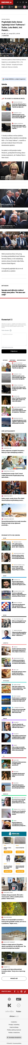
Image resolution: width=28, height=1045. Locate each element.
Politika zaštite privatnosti (14, 1030)
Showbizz (20, 6)
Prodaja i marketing (14, 1024)
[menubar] (23, 2)
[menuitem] (23, 2)
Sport (12, 6)
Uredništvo (14, 1022)
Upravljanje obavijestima (15, 1037)
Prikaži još (14, 978)
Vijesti (5, 6)
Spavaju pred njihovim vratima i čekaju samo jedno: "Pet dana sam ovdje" (13, 293)
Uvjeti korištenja (14, 1027)
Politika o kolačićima (14, 1032)
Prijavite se (14, 351)
